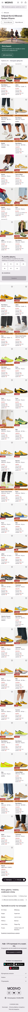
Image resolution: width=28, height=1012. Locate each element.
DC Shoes (4, 910)
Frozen (3, 928)
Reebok (3, 917)
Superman (17, 913)
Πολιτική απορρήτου (14, 1009)
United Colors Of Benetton (19, 928)
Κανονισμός (5, 1007)
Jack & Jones (17, 917)
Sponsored (3, 63)
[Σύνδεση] (18, 2)
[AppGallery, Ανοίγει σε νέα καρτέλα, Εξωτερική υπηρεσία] (14, 968)
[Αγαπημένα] (22, 2)
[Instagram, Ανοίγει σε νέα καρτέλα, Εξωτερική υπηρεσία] (9, 993)
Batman (16, 920)
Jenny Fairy (4, 924)
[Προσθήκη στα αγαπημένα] (12, 67)
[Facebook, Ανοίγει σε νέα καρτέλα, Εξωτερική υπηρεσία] (19, 993)
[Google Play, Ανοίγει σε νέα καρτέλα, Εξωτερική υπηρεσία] (9, 964)
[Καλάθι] (25, 2)
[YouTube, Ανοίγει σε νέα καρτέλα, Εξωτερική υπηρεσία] (14, 993)
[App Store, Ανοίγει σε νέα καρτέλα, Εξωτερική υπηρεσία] (19, 964)
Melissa (3, 920)
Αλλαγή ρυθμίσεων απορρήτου (17, 1007)
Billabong (16, 910)
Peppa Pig (17, 924)
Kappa (3, 913)
